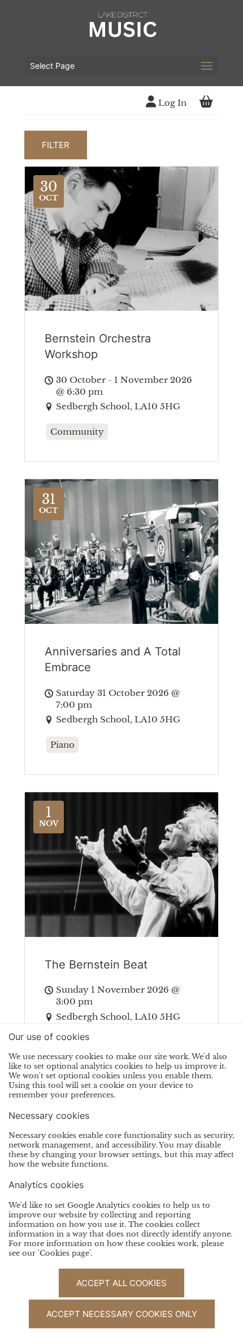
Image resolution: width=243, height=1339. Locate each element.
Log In (171, 102)
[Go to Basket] (206, 103)
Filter (56, 145)
